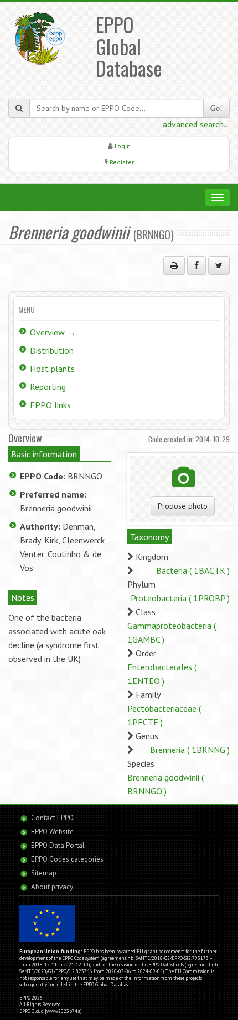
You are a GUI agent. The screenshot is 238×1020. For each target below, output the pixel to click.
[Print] (174, 265)
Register (122, 162)
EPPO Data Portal (58, 845)
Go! (216, 108)
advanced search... (196, 124)
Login (123, 146)
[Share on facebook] (196, 265)
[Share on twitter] (219, 265)
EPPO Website (52, 831)
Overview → (53, 332)
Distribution (52, 350)
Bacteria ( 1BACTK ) (193, 570)
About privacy (52, 886)
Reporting (48, 386)
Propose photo (183, 506)
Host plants (52, 368)
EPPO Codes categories (67, 859)
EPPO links (50, 404)
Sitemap (43, 873)
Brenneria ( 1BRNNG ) (190, 749)
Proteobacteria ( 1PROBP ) (180, 598)
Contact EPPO (52, 818)
